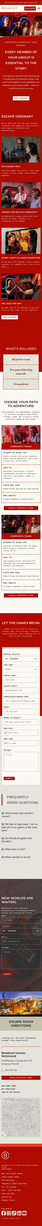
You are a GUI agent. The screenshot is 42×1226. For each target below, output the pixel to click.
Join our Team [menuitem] (7, 1194)
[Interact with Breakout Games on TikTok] (14, 1215)
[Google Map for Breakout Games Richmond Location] (21, 1136)
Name (3, 916)
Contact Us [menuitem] (6, 1197)
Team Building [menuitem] (7, 1180)
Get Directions (8, 1089)
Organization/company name (16, 697)
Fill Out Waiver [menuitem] (8, 1187)
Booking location (12, 654)
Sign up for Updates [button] (10, 1092)
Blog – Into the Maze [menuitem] (11, 1190)
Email (4, 937)
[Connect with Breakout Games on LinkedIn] (19, 1215)
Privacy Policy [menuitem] (8, 1200)
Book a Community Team (21, 508)
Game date (8, 728)
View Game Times (8, 1086)
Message (8, 750)
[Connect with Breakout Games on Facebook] (4, 1215)
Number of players (12, 718)
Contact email (10, 686)
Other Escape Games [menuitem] (10, 1177)
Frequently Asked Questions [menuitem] (14, 1184)
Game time (8, 739)
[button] (1, 2)
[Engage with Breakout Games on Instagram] (9, 1215)
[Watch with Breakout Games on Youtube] (24, 1215)
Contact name (10, 675)
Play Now (30, 8)
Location (5, 926)
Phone (7, 707)
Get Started (21, 98)
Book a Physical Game (21, 1078)
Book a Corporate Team (21, 595)
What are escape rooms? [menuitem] (12, 1174)
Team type (8, 665)
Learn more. (6, 1169)
